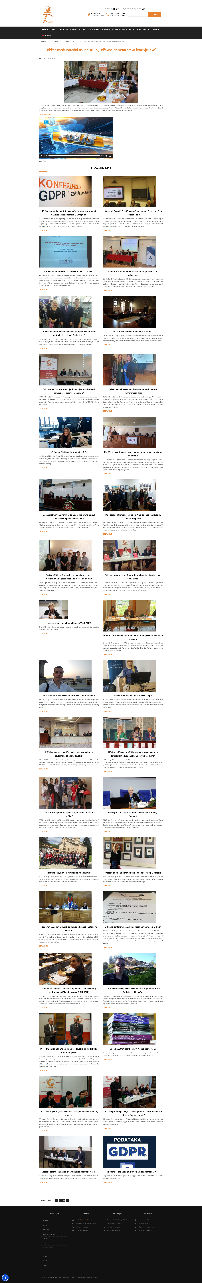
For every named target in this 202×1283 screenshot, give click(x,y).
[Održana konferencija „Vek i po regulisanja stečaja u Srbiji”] (129, 907)
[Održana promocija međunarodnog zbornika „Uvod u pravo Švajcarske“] (129, 555)
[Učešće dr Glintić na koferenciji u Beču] (65, 432)
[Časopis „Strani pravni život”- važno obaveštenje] (129, 1029)
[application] (76, 138)
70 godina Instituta (60, 29)
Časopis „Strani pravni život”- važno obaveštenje (133, 1049)
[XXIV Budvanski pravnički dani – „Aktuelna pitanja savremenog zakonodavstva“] (65, 732)
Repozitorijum (128, 29)
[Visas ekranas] (110, 156)
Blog (139, 29)
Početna (45, 29)
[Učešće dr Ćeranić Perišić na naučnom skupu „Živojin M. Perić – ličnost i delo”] (129, 191)
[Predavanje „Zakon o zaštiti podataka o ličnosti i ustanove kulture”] (65, 907)
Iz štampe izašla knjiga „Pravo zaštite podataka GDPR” (133, 1172)
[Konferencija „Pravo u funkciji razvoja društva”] (65, 853)
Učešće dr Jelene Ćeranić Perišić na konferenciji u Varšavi (133, 873)
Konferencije (107, 29)
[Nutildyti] (106, 156)
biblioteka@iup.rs (148, 1230)
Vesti (117, 29)
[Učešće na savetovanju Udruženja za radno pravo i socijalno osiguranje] (129, 432)
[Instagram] (63, 1200)
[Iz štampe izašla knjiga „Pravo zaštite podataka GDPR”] (129, 1152)
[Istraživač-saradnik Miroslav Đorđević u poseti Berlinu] (65, 676)
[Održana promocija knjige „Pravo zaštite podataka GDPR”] (65, 1152)
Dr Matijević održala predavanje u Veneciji (133, 331)
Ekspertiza (46, 1238)
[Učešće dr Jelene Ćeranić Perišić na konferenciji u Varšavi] (129, 853)
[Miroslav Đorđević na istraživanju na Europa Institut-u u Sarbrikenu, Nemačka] (129, 969)
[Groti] (42, 156)
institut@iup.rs (115, 1230)
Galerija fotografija (45, 114)
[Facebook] (56, 1200)
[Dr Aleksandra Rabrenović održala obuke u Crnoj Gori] (65, 251)
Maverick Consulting (90, 1277)
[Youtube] (67, 1200)
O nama (73, 29)
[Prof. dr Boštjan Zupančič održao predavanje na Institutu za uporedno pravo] (65, 1029)
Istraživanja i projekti (49, 1234)
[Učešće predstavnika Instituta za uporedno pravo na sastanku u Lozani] (129, 615)
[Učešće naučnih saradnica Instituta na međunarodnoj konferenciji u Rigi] (129, 369)
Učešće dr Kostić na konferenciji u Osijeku (133, 695)
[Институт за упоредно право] (47, 9)
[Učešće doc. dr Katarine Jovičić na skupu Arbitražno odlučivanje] (129, 251)
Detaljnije (43, 230)
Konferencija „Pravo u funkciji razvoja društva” (69, 873)
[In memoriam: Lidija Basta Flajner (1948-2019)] (53, 609)
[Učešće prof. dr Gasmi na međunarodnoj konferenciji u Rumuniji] (129, 793)
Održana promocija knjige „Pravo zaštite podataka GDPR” (69, 1172)
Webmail (45, 1265)
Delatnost (83, 29)
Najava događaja (48, 1247)
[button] (76, 137)
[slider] (74, 155)
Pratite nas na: (47, 1200)
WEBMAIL (156, 29)
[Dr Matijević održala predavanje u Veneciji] (129, 312)
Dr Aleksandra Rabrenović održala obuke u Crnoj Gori (69, 271)
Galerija (45, 1256)
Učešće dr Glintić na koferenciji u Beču (69, 452)
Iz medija (45, 1252)
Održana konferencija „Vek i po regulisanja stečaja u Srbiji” (133, 927)
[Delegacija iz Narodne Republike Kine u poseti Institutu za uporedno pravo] (129, 495)
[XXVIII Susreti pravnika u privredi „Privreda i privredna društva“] (65, 793)
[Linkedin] (60, 1200)
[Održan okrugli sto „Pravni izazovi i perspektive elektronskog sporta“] (65, 1092)
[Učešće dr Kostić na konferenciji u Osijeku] (129, 676)
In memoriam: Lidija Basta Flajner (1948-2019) (69, 623)
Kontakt (146, 29)
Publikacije (94, 29)
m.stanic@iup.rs (85, 1230)
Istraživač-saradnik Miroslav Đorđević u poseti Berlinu (69, 695)
